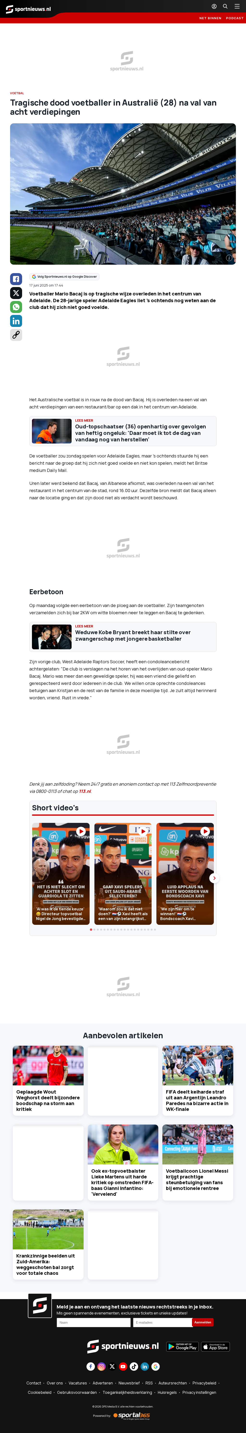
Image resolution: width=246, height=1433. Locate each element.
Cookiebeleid (39, 1392)
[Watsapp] (16, 307)
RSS (149, 1383)
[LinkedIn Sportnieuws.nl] (145, 1367)
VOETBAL (17, 93)
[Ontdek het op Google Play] (182, 1347)
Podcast (235, 18)
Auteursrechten (173, 1383)
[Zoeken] (225, 6)
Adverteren (103, 1383)
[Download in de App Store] (215, 1347)
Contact (33, 1383)
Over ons (55, 1383)
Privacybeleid (204, 1383)
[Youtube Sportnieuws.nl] (123, 1367)
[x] (16, 293)
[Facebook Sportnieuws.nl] (90, 1367)
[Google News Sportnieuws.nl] (155, 1367)
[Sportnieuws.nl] (28, 9)
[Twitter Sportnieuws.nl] (112, 1367)
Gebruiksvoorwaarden (77, 1392)
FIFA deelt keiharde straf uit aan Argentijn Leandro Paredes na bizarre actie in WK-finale (197, 1100)
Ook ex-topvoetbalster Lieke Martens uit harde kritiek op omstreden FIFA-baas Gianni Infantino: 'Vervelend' (122, 1182)
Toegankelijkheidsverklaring (127, 1392)
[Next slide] (214, 878)
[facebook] (16, 279)
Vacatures (78, 1383)
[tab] (91, 929)
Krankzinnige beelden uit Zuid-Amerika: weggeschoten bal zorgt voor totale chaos (45, 1264)
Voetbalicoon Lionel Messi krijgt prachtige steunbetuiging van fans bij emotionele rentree (197, 1179)
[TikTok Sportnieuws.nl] (134, 1367)
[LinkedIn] (16, 321)
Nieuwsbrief (129, 1383)
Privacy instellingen (199, 1392)
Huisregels (167, 1392)
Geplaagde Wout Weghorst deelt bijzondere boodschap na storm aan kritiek (48, 1100)
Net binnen (210, 18)
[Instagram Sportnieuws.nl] (101, 1367)
